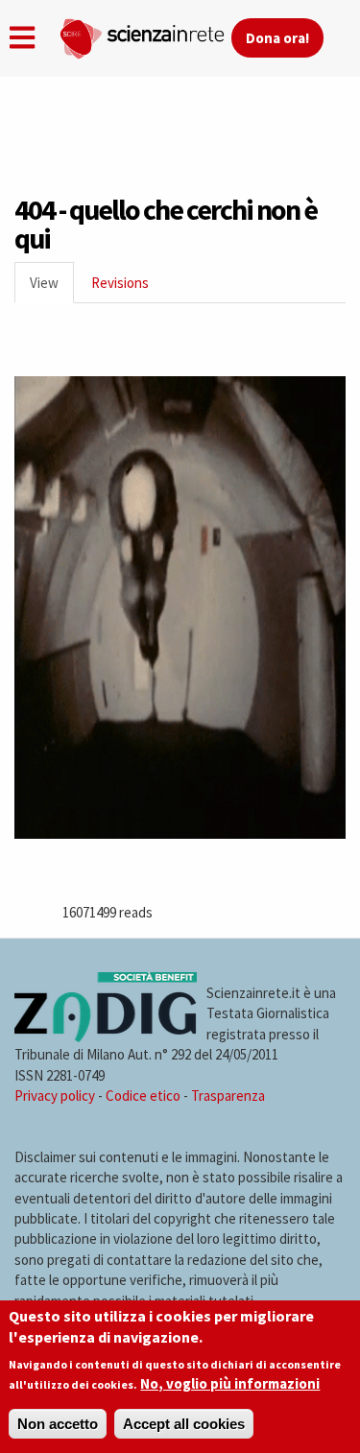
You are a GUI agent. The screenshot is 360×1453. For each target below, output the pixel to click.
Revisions (120, 283)
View (52, 288)
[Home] (145, 34)
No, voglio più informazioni (230, 1383)
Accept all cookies (184, 1424)
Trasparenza (228, 1095)
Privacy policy (54, 1095)
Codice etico (143, 1095)
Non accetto (57, 1424)
